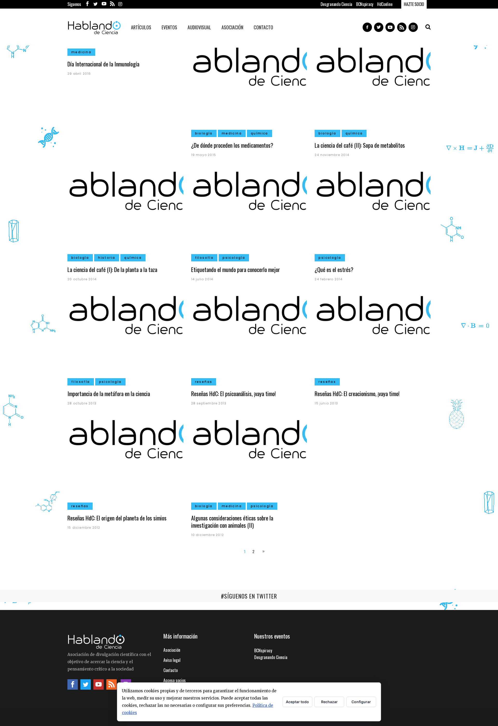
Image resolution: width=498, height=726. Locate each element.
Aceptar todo (297, 702)
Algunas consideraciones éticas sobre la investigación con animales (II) (232, 521)
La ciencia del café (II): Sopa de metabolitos (360, 145)
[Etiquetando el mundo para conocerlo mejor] (249, 213)
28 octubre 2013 (81, 403)
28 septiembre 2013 (209, 403)
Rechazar (329, 702)
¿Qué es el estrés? (334, 269)
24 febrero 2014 (329, 279)
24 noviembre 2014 (332, 155)
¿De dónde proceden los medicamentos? (232, 145)
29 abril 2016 (79, 73)
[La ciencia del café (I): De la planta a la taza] (125, 213)
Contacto (170, 670)
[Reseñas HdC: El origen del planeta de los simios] (125, 461)
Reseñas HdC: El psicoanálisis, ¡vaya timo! (233, 393)
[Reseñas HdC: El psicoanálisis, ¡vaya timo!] (249, 337)
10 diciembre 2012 (207, 535)
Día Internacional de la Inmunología (103, 64)
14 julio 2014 (202, 279)
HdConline (384, 4)
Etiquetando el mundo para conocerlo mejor (235, 269)
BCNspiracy (364, 4)
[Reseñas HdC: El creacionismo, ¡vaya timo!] (373, 337)
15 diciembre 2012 (83, 527)
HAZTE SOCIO (414, 4)
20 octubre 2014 (82, 279)
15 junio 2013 (326, 403)
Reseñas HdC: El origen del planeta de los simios (117, 518)
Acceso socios (174, 680)
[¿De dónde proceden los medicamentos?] (249, 89)
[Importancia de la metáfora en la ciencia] (125, 337)
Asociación (171, 650)
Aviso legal (172, 660)
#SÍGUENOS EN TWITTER (249, 596)
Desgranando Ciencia (336, 4)
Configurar (361, 702)
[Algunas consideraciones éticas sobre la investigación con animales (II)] (249, 461)
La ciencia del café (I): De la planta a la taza (112, 269)
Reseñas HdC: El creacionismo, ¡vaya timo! (357, 393)
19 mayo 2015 (203, 155)
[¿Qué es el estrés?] (373, 213)
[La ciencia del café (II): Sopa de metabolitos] (373, 89)
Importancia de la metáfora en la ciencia (108, 393)
